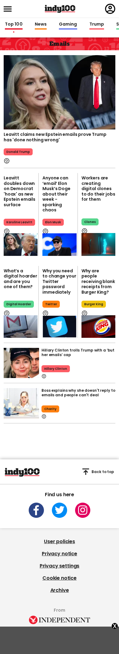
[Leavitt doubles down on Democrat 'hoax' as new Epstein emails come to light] (21, 244)
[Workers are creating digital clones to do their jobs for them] (98, 244)
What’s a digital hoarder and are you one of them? (20, 279)
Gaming (68, 24)
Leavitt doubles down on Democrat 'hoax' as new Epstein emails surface (19, 191)
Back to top (103, 471)
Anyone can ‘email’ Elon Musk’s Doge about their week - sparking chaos (56, 194)
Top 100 (14, 24)
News (41, 24)
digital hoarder (18, 304)
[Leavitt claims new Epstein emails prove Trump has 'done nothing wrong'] (59, 91)
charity (50, 409)
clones (90, 222)
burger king (93, 304)
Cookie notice (59, 578)
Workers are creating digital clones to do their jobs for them (98, 188)
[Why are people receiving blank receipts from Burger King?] (98, 326)
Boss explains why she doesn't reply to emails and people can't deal (78, 393)
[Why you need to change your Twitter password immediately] (59, 326)
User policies (59, 541)
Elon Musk (53, 222)
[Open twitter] (59, 510)
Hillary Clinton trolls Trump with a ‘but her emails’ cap (77, 352)
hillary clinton (55, 368)
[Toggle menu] (9, 9)
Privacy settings (59, 565)
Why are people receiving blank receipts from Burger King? (98, 281)
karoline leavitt (19, 222)
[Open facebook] (36, 510)
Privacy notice (59, 553)
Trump (96, 24)
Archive (59, 590)
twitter (51, 304)
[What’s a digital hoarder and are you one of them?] (21, 326)
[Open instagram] (82, 510)
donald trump (18, 152)
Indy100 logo (60, 8)
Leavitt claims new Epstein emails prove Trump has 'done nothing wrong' (55, 137)
